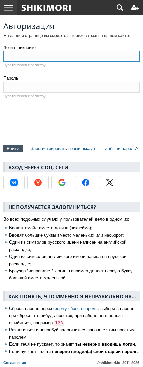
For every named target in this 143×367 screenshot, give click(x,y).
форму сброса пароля (75, 308)
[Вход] (135, 7)
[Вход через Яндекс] (38, 182)
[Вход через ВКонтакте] (14, 182)
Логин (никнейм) (19, 47)
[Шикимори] (46, 7)
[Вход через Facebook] (85, 182)
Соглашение (14, 363)
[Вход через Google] (61, 182)
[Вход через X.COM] (109, 182)
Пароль (10, 78)
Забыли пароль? (121, 148)
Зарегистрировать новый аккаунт (64, 148)
